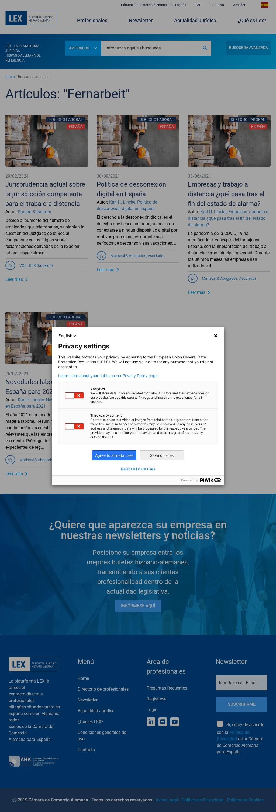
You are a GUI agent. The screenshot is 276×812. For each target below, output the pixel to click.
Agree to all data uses (114, 455)
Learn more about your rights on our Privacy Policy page (108, 376)
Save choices (162, 455)
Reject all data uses (138, 469)
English (65, 335)
